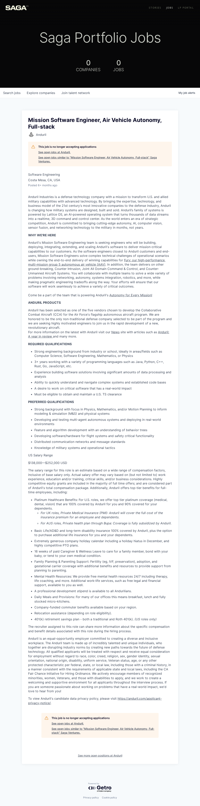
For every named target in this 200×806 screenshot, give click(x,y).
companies (41, 93)
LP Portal (186, 7)
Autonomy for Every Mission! (130, 295)
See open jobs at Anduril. (54, 152)
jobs (12, 93)
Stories (155, 7)
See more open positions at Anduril (100, 755)
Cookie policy (109, 797)
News (115, 332)
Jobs (169, 7)
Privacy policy (91, 797)
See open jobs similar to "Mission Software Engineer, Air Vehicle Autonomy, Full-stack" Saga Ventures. (97, 159)
